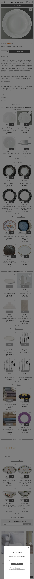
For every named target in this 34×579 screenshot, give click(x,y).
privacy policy (23, 569)
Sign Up (17, 563)
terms (20, 569)
